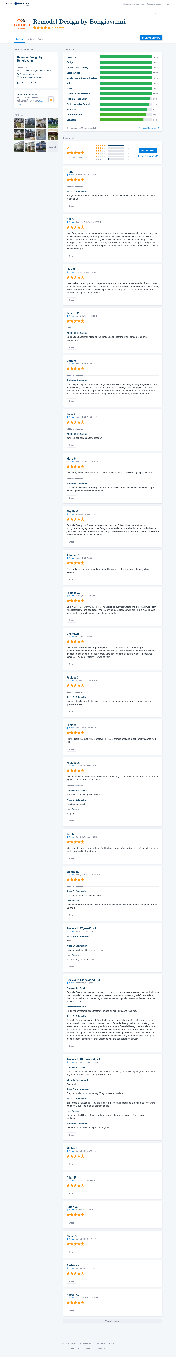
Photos (40, 39)
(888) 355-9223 (76, 1348)
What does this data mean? (149, 128)
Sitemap (112, 1343)
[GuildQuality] (18, 4)
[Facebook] (18, 83)
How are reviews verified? (148, 156)
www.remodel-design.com (31, 77)
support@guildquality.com (95, 1348)
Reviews (30, 39)
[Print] (155, 12)
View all (52, 146)
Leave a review (152, 37)
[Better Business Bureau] (31, 83)
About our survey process (133, 4)
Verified (71, 174)
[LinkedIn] (27, 83)
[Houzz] (22, 83)
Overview (19, 39)
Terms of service (85, 1343)
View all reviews (112, 1321)
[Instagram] (36, 83)
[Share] (160, 12)
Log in (168, 4)
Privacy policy (100, 1343)
